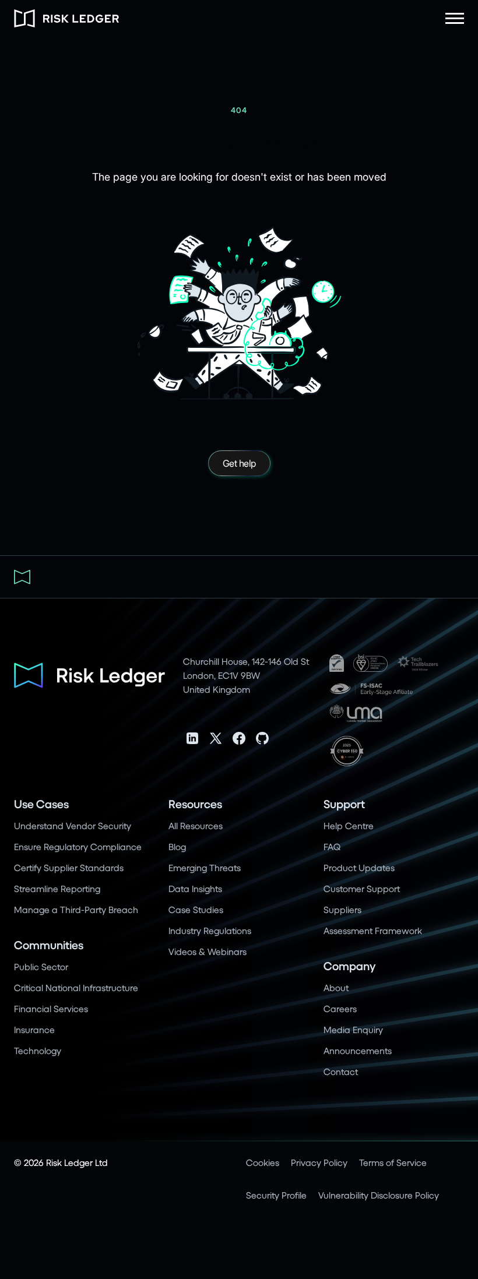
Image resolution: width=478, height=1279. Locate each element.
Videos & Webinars (207, 951)
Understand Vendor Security (72, 825)
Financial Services (51, 1008)
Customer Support (362, 888)
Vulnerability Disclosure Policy (378, 1194)
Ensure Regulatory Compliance (78, 846)
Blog (177, 846)
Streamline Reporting (57, 888)
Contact (341, 1071)
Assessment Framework (373, 930)
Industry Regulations (209, 930)
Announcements (358, 1050)
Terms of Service (393, 1162)
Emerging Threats (204, 867)
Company (349, 966)
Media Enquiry (353, 1029)
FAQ (332, 846)
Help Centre (349, 825)
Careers (340, 1008)
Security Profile (276, 1194)
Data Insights (195, 888)
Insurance (34, 1029)
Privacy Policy (319, 1162)
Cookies (262, 1162)
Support (344, 804)
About (336, 987)
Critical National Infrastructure (76, 987)
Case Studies (195, 909)
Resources (195, 804)
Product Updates (359, 867)
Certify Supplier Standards (69, 867)
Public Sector (41, 966)
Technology (37, 1050)
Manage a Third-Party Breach (76, 909)
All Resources (195, 825)
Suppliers (342, 909)
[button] (454, 18)
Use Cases (41, 804)
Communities (48, 945)
